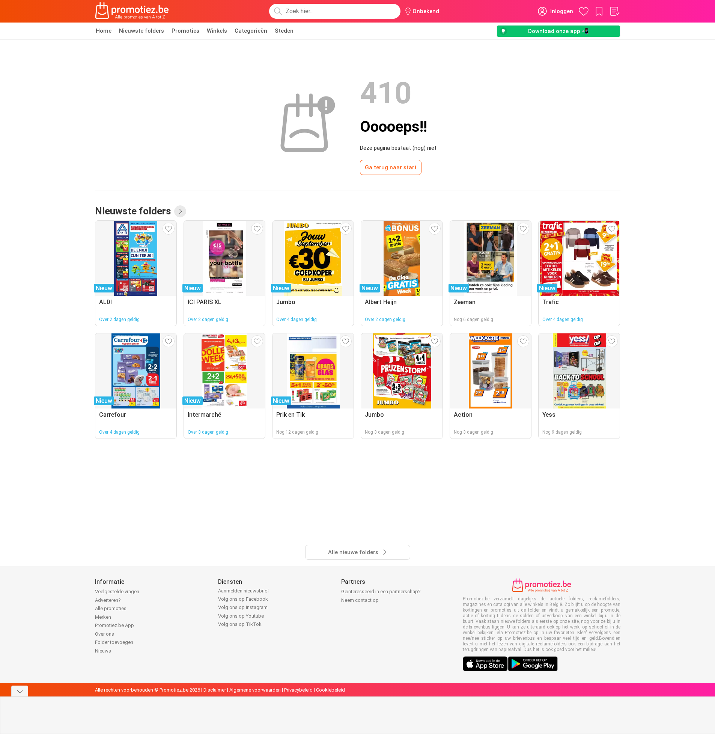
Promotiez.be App (114, 625)
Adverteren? (108, 600)
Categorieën (251, 30)
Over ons (104, 634)
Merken (103, 617)
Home (103, 30)
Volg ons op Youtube (241, 616)
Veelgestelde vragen (117, 591)
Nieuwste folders (141, 30)
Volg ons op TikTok (240, 624)
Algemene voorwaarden (255, 690)
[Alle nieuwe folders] (180, 211)
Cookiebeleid (330, 690)
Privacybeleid (298, 690)
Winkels (217, 30)
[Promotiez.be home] (132, 11)
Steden (284, 30)
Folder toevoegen (114, 642)
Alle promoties (110, 608)
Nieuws (103, 651)
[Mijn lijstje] (614, 11)
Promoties (185, 30)
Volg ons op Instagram (243, 607)
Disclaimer (214, 690)
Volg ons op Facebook (243, 599)
